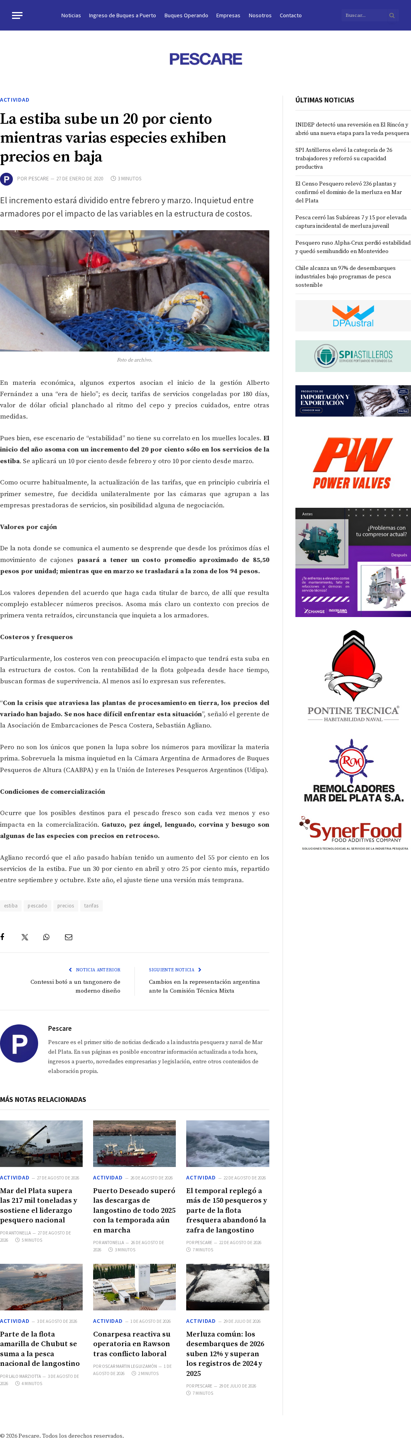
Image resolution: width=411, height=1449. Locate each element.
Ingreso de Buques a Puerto (122, 15)
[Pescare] (205, 58)
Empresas (228, 15)
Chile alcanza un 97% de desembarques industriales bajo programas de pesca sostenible (345, 277)
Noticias (71, 15)
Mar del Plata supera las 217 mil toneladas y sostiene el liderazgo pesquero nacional (38, 1205)
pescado (37, 905)
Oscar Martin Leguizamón (129, 1366)
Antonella (20, 1233)
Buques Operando (186, 15)
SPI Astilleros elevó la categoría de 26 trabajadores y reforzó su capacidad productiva (343, 159)
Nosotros (260, 15)
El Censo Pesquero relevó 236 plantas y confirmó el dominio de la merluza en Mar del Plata (348, 192)
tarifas (91, 905)
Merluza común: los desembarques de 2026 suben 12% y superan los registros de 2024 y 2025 (225, 1354)
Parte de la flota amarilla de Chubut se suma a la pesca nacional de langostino (40, 1349)
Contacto (291, 15)
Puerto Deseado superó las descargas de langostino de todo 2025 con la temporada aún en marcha (134, 1210)
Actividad (14, 99)
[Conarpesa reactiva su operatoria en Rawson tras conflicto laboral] (134, 1287)
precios (65, 905)
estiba (11, 905)
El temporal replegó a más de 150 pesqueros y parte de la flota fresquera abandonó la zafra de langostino (226, 1210)
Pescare (38, 178)
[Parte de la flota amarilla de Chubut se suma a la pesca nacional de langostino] (41, 1287)
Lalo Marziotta (25, 1376)
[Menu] (17, 15)
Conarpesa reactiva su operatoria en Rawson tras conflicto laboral (132, 1344)
